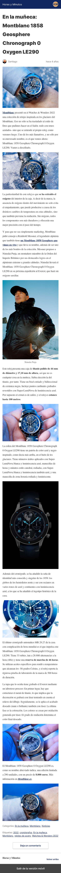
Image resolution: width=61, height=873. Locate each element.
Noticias (46, 826)
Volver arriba (52, 859)
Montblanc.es (25, 779)
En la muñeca (21, 826)
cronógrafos (26, 832)
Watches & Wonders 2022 (45, 835)
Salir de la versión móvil (31, 868)
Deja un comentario (30, 845)
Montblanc (8, 112)
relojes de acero (23, 835)
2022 (15, 832)
